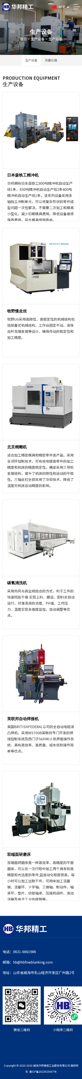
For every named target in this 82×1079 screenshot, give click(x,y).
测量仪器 (51, 60)
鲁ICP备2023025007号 (43, 1071)
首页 (23, 38)
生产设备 (38, 38)
